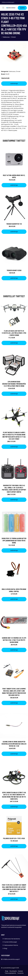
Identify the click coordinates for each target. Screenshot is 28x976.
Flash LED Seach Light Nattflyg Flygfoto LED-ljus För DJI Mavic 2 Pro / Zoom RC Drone (14, 333)
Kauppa (22, 8)
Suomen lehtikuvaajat (10, 942)
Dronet (13, 37)
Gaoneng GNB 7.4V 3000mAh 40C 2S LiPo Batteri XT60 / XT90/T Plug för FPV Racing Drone (14, 640)
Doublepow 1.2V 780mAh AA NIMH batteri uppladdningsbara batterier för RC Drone (14, 540)
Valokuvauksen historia (11, 945)
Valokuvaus (6, 37)
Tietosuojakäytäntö (10, 973)
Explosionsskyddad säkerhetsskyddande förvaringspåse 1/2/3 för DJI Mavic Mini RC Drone (14, 384)
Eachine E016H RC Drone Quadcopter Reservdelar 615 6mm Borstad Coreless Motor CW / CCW (14, 744)
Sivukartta (20, 973)
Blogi (5, 948)
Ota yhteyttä (13, 971)
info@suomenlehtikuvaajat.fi (8, 2)
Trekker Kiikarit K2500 (14, 270)
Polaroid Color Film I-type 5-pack (14, 838)
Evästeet (20, 971)
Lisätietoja (14, 83)
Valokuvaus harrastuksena (12, 939)
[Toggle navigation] (3, 7)
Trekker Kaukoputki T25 (14, 224)
